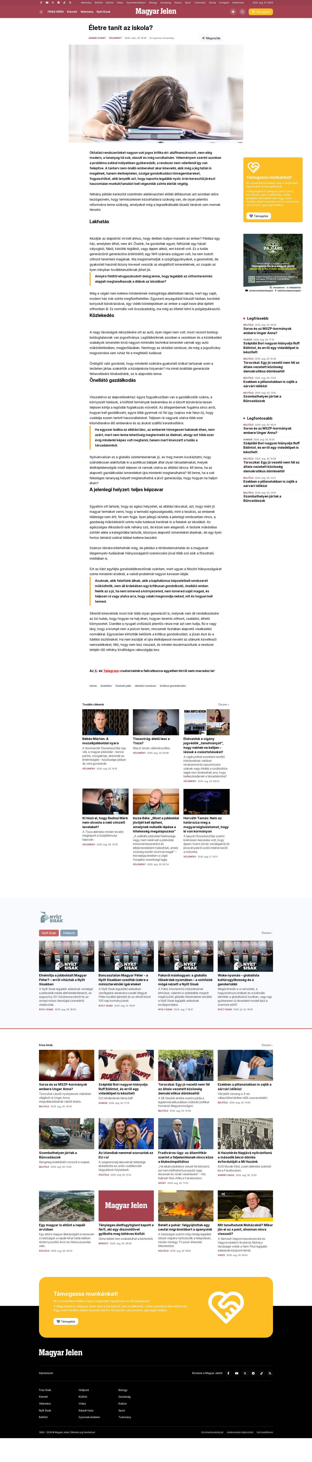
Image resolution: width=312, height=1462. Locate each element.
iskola (93, 685)
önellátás (106, 685)
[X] (53, 3)
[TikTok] (64, 3)
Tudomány (199, 2)
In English (224, 2)
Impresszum (46, 1373)
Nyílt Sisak (103, 11)
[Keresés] (242, 11)
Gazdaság (165, 2)
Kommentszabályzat (212, 1432)
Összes (222, 704)
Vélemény (86, 2)
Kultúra (178, 2)
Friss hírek (45, 1390)
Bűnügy (153, 2)
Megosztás (213, 38)
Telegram (111, 671)
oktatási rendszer (145, 685)
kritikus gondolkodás (173, 685)
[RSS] (70, 3)
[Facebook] (41, 3)
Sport (188, 2)
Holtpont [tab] (69, 933)
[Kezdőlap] (156, 11)
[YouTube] (47, 3)
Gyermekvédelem (136, 2)
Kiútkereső (238, 2)
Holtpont (84, 1390)
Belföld (99, 2)
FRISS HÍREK (56, 11)
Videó (120, 2)
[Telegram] (58, 3)
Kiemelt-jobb (123, 685)
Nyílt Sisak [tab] (49, 933)
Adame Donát (97, 38)
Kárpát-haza (86, 1410)
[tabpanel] (156, 979)
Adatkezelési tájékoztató (240, 1432)
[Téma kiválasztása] (233, 11)
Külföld (109, 2)
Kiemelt (72, 11)
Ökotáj (212, 2)
